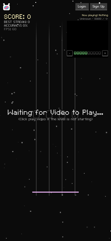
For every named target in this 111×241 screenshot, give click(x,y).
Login (82, 6)
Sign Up (99, 6)
